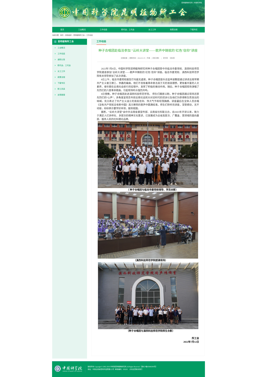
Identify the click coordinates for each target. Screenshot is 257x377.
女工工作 (152, 30)
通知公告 (61, 60)
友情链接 (61, 95)
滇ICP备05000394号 (148, 367)
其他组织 (68, 35)
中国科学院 (198, 3)
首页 (62, 30)
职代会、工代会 (127, 30)
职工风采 (61, 89)
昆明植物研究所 (187, 3)
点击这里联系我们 (135, 369)
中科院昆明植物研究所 (118, 367)
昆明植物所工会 (79, 35)
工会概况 (82, 30)
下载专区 (194, 30)
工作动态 (103, 30)
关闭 (172, 58)
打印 (165, 58)
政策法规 (173, 30)
